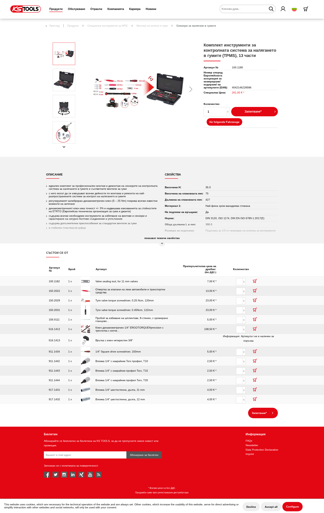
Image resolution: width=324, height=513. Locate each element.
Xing (81, 475)
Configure (292, 506)
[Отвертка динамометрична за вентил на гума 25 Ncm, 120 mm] (85, 300)
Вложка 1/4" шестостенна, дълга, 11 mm (120, 389)
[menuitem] (56, 9)
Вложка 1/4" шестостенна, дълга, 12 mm (120, 399)
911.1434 (54, 351)
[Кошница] (306, 9)
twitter (55, 475)
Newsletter (252, 445)
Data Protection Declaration (262, 449)
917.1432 (54, 399)
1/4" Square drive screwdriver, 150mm (118, 351)
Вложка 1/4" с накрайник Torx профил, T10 (121, 361)
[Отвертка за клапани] (85, 291)
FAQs (249, 440)
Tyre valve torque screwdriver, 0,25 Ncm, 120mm (124, 300)
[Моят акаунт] (283, 9)
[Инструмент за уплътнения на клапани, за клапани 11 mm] (85, 281)
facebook (47, 475)
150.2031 (54, 309)
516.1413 (54, 340)
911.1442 (54, 361)
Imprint (250, 454)
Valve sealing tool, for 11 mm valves (116, 281)
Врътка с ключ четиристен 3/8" (114, 340)
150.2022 (54, 290)
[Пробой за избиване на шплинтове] (85, 319)
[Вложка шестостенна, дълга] (85, 389)
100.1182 (54, 281)
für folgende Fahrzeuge (224, 121)
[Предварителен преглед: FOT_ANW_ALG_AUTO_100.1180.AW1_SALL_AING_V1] (64, 132)
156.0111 (54, 319)
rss (99, 475)
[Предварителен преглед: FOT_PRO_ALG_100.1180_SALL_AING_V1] (64, 80)
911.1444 (54, 380)
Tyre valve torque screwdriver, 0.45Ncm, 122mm (124, 309)
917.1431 (54, 389)
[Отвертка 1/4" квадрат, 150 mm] (85, 351)
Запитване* (253, 111)
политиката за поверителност (80, 465)
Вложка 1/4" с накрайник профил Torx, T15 (121, 370)
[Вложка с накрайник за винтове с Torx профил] (85, 361)
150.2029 (54, 300)
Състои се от (57, 252)
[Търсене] (271, 9)
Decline (251, 506)
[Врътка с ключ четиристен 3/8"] (85, 340)
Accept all (271, 506)
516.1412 (54, 329)
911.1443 (54, 370)
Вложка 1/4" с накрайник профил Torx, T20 (121, 380)
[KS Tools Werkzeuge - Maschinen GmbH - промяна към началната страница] (25, 9)
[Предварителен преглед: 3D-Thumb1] (64, 106)
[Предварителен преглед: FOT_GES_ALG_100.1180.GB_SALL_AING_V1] (64, 54)
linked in (73, 475)
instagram (64, 475)
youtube (90, 475)
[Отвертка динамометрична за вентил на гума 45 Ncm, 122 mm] (85, 310)
